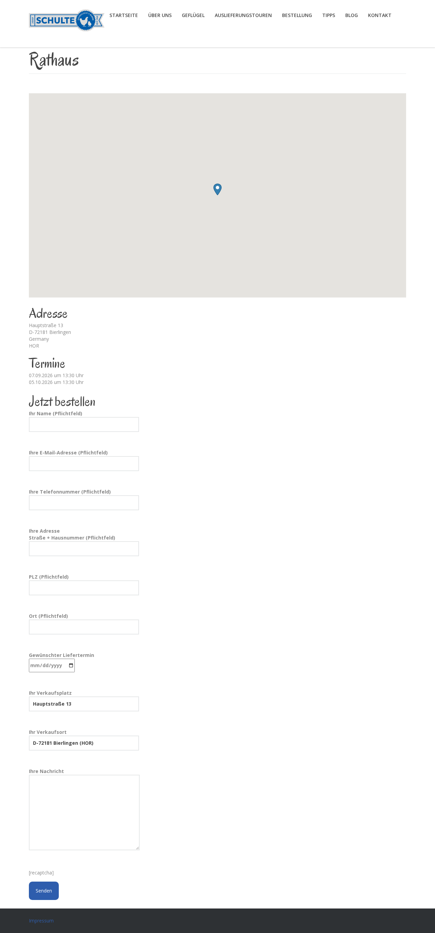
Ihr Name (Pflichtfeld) (55, 413)
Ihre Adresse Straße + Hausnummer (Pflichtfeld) (72, 534)
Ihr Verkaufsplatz (50, 693)
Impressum (41, 920)
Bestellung (297, 15)
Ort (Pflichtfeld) (48, 616)
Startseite (123, 15)
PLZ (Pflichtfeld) (49, 577)
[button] (217, 189)
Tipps (328, 15)
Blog (351, 15)
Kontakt (380, 15)
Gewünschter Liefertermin (61, 655)
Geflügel (193, 15)
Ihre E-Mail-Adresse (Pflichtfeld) (68, 452)
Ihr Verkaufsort (48, 732)
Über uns (160, 15)
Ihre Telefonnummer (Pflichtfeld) (70, 491)
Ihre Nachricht (46, 771)
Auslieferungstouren (243, 15)
